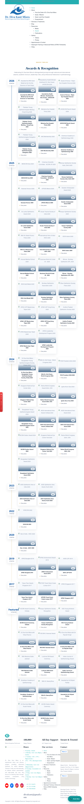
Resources (46, 769)
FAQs (45, 789)
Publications (50, 775)
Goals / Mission (51, 759)
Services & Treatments (49, 765)
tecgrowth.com (36, 801)
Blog (45, 767)
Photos (49, 781)
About (45, 752)
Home (45, 750)
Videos (49, 779)
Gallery (45, 777)
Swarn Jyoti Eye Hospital (53, 760)
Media (48, 771)
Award (48, 773)
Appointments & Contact (50, 783)
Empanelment (50, 763)
